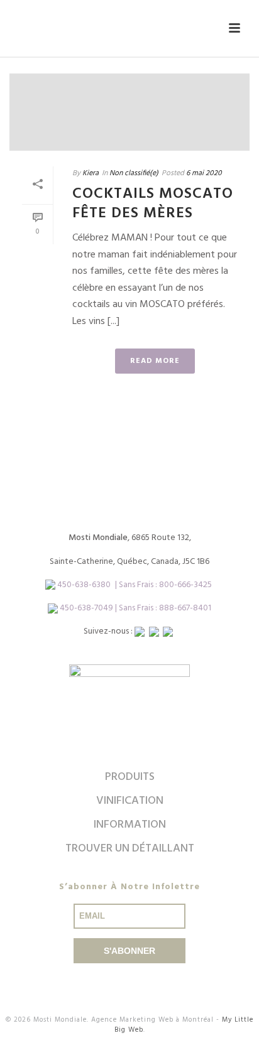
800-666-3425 (185, 585)
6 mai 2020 (204, 173)
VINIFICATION (129, 801)
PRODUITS (130, 777)
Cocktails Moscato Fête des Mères (152, 203)
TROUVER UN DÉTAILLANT (129, 849)
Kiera (90, 173)
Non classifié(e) (133, 173)
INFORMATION (130, 825)
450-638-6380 (84, 585)
